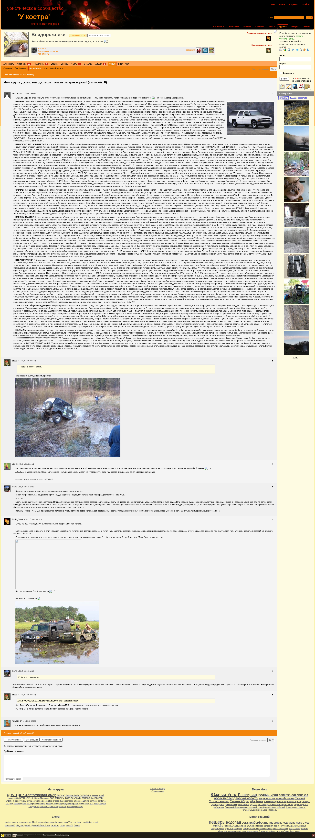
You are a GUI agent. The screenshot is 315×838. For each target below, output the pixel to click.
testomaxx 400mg (25, 804)
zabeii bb (55, 825)
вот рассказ (59, 709)
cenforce (93, 801)
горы (278, 831)
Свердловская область (242, 798)
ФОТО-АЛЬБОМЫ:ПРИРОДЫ (78, 798)
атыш (255, 831)
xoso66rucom (69, 822)
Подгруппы (40, 64)
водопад (233, 822)
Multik (14, 361)
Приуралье (277, 801)
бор (244, 807)
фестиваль (265, 822)
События (259, 26)
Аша (291, 826)
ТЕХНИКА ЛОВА (71, 795)
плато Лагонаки (284, 798)
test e (51, 801)
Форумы (295, 26)
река (245, 822)
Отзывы (54, 64)
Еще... (295, 357)
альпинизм (252, 826)
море (299, 822)
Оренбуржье (217, 804)
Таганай (300, 798)
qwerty (15, 822)
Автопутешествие (251, 829)
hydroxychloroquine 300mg (72, 804)
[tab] (284, 97)
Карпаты (45, 798)
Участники (234, 26)
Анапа (259, 801)
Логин (282, 56)
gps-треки (17, 794)
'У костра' (34, 17)
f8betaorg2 (19, 835)
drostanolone (39, 804)
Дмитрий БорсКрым (40, 825)
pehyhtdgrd (43, 822)
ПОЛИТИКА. (85, 795)
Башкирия (247, 795)
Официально (157, 791)
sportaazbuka (25, 822)
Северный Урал (239, 801)
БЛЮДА (60, 795)
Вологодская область (295, 807)
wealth (263, 829)
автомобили (37, 795)
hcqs (80, 806)
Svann (77, 825)
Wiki (273, 4)
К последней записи (53, 68)
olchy (62, 825)
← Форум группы (13, 740)
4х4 (240, 829)
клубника (285, 831)
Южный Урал (224, 794)
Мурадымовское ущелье (276, 804)
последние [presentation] (302, 98)
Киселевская (300, 826)
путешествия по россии (38, 801)
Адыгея (253, 804)
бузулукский (251, 807)
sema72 (69, 825)
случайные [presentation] (283, 98)
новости (12, 798)
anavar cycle (72, 806)
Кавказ (95, 795)
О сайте (305, 4)
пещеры (217, 822)
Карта (282, 4)
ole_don (19, 825)
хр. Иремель (271, 810)
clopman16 (10, 825)
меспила (242, 831)
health (269, 829)
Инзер (267, 801)
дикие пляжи (231, 804)
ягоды (249, 831)
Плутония (284, 826)
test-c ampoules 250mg (78, 801)
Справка (293, 4)
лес (299, 831)
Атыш (234, 826)
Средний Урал (267, 795)
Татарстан (247, 810)
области (275, 807)
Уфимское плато (219, 801)
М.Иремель (243, 804)
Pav (14, 487)
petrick (15, 93)
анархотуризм (19, 801)
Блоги (306, 26)
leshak (27, 825)
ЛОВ (52, 798)
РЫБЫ (31, 798)
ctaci (96, 822)
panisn (8, 822)
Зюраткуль (289, 801)
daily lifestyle (294, 829)
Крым (298, 801)
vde (13, 464)
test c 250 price (61, 801)
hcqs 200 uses (91, 804)
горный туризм (232, 829)
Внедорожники (48, 34)
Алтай (101, 795)
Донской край (258, 810)
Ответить (7, 68)
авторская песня (271, 826)
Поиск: (271, 17)
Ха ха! (38, 798)
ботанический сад (267, 831)
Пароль (283, 63)
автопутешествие (284, 822)
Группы (282, 26)
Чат (127, 64)
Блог (120, 64)
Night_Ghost (17, 519)
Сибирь (306, 801)
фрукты (293, 831)
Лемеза (227, 826)
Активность (218, 26)
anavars (62, 806)
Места (272, 26)
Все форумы (21, 68)
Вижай (282, 807)
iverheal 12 (45, 806)
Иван (60, 822)
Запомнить (288, 73)
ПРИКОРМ (59, 798)
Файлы (75, 64)
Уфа (252, 801)
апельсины (233, 831)
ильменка (241, 826)
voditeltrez (88, 822)
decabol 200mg (53, 804)
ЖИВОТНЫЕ (22, 798)
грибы (253, 822)
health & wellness (280, 829)
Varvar (15, 721)
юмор (51, 795)
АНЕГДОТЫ (97, 798)
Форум (112, 64)
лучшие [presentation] (293, 98)
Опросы (64, 64)
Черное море (267, 798)
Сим (291, 804)
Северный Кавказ (233, 807)
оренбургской (264, 807)
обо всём (54, 806)
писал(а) (47, 524)
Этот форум (35, 68)
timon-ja (53, 822)
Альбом (247, 26)
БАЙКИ (9, 801)
